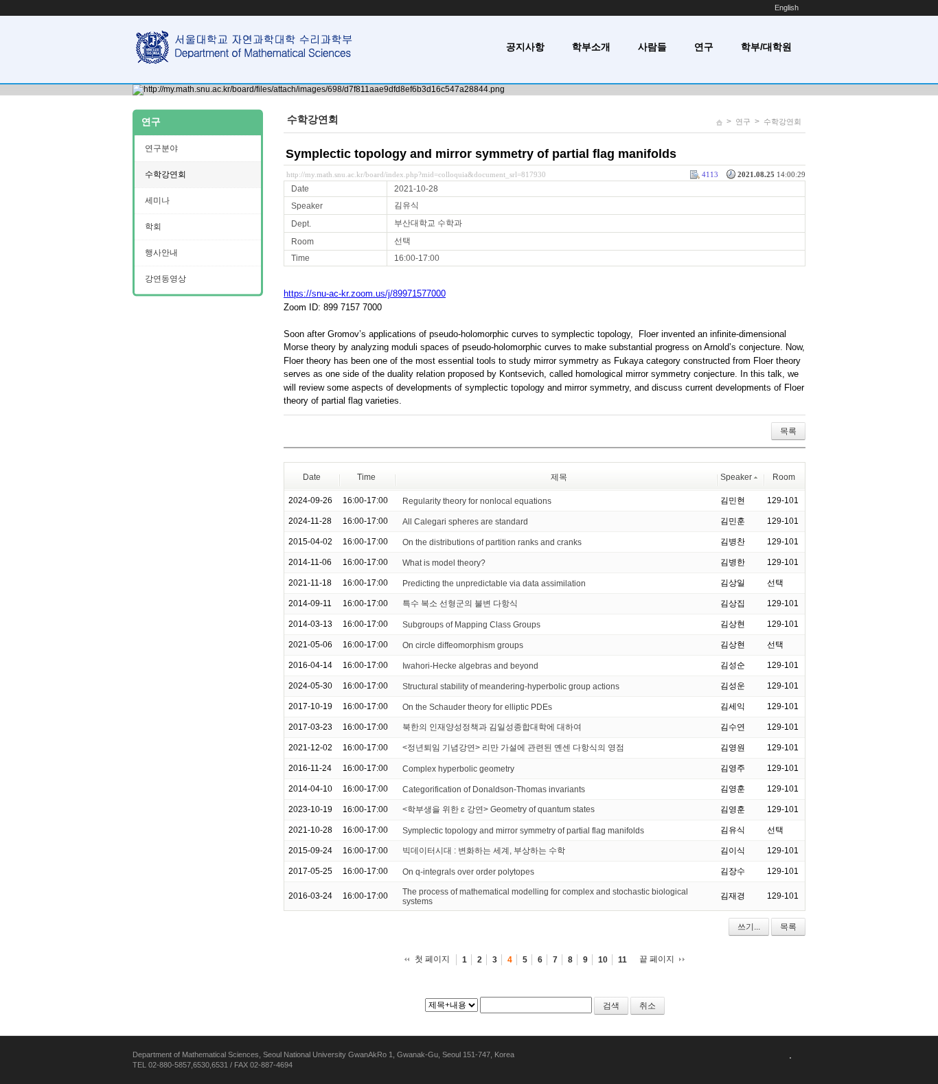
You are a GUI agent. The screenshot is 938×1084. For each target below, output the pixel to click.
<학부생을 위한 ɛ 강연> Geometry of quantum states (498, 809)
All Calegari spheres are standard (465, 521)
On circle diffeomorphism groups (462, 644)
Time (366, 477)
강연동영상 (165, 279)
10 (603, 960)
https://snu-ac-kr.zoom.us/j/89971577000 (365, 293)
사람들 (652, 46)
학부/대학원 (766, 46)
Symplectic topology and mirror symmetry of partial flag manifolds (481, 154)
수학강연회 (782, 121)
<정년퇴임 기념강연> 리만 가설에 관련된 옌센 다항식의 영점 (513, 747)
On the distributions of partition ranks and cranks (492, 541)
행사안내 (161, 252)
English (787, 7)
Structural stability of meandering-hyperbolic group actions (510, 686)
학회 (153, 226)
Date (312, 477)
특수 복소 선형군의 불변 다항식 (460, 603)
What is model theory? (443, 562)
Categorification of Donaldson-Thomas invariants (493, 789)
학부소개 (591, 46)
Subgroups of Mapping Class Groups (471, 624)
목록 (788, 431)
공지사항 (525, 46)
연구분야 (161, 148)
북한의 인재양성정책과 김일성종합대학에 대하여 (492, 727)
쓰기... (748, 927)
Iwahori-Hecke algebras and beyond (470, 665)
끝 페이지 (656, 959)
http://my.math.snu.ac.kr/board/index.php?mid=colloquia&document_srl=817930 (416, 174)
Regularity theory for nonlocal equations (476, 500)
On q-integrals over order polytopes (468, 871)
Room (784, 477)
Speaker (736, 477)
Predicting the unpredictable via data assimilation (494, 583)
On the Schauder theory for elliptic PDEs (477, 706)
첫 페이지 (432, 959)
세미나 (157, 200)
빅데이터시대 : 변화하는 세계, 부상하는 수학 (483, 850)
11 (622, 960)
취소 (647, 1006)
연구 (703, 46)
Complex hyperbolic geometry (458, 768)
